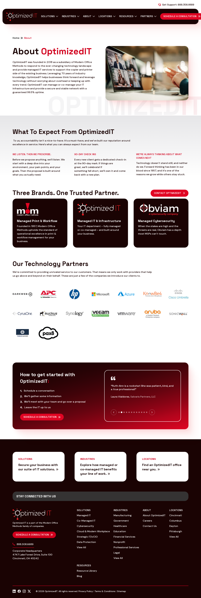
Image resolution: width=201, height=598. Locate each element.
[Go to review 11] (144, 412)
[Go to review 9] (139, 412)
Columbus (175, 520)
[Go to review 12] (146, 412)
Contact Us (150, 526)
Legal (117, 552)
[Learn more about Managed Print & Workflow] (40, 223)
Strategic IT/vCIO (87, 536)
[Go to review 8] (136, 412)
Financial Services (124, 536)
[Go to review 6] (131, 412)
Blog (79, 576)
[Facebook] (19, 591)
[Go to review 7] (134, 412)
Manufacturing (123, 515)
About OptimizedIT (154, 515)
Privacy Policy (86, 591)
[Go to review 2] (121, 412)
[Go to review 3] (124, 412)
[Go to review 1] (119, 412)
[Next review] (152, 412)
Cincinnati (175, 515)
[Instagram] (24, 591)
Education (120, 531)
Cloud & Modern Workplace (93, 531)
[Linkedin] (14, 591)
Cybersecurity (85, 526)
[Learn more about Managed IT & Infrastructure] (100, 223)
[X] (29, 591)
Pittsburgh (175, 531)
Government (121, 520)
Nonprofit (119, 542)
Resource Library (87, 570)
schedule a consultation (32, 534)
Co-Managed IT (86, 520)
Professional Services (126, 547)
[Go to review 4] (126, 412)
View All (81, 547)
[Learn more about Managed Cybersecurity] (161, 223)
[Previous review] (114, 412)
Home (16, 38)
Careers (147, 520)
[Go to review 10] (141, 412)
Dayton (173, 526)
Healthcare (120, 526)
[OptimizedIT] (21, 16)
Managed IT (84, 515)
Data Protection (86, 542)
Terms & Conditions (105, 591)
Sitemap (121, 591)
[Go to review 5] (129, 412)
